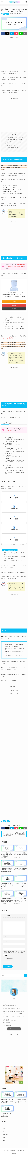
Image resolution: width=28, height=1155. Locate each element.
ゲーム (4, 1131)
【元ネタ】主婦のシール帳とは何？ (13, 139)
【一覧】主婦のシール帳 (12, 147)
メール (5, 941)
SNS (4, 13)
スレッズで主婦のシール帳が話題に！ (14, 137)
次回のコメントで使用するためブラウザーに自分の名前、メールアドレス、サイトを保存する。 (14, 952)
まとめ (6, 149)
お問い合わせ (12, 1150)
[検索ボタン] (26, 2)
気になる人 (5, 1134)
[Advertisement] (14, 52)
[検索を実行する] (25, 975)
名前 (4, 936)
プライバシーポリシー (20, 1150)
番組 (4, 1140)
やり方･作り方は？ (11, 145)
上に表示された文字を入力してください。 (11, 958)
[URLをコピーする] (25, 33)
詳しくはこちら (14, 1028)
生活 (8, 13)
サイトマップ (6, 1150)
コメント (5, 920)
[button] (3, 33)
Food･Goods (6, 1125)
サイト (4, 946)
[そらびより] (14, 2)
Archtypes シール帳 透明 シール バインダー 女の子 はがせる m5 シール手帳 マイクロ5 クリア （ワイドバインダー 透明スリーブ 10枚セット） (13, 295)
